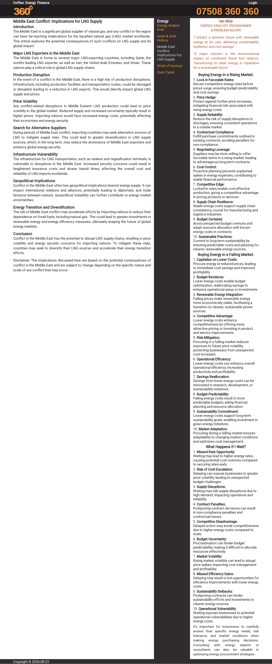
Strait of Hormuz (169, 66)
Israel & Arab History (166, 38)
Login (253, 3)
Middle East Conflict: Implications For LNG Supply (169, 53)
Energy (30, 3)
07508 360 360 (227, 11)
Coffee (18, 3)
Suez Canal (165, 72)
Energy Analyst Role (168, 27)
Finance (43, 3)
